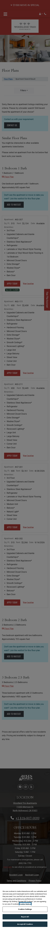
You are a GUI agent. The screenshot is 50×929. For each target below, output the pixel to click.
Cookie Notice (25, 904)
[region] (25, 906)
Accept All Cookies (25, 924)
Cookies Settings (25, 909)
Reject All (25, 917)
